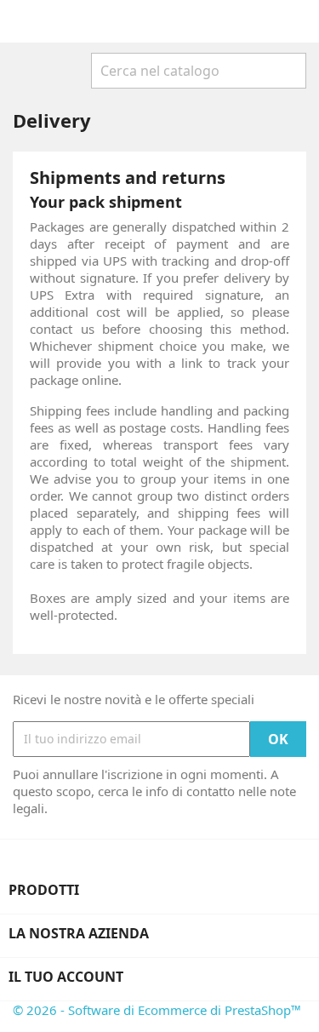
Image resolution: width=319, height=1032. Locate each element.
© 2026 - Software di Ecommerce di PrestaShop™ (157, 1009)
